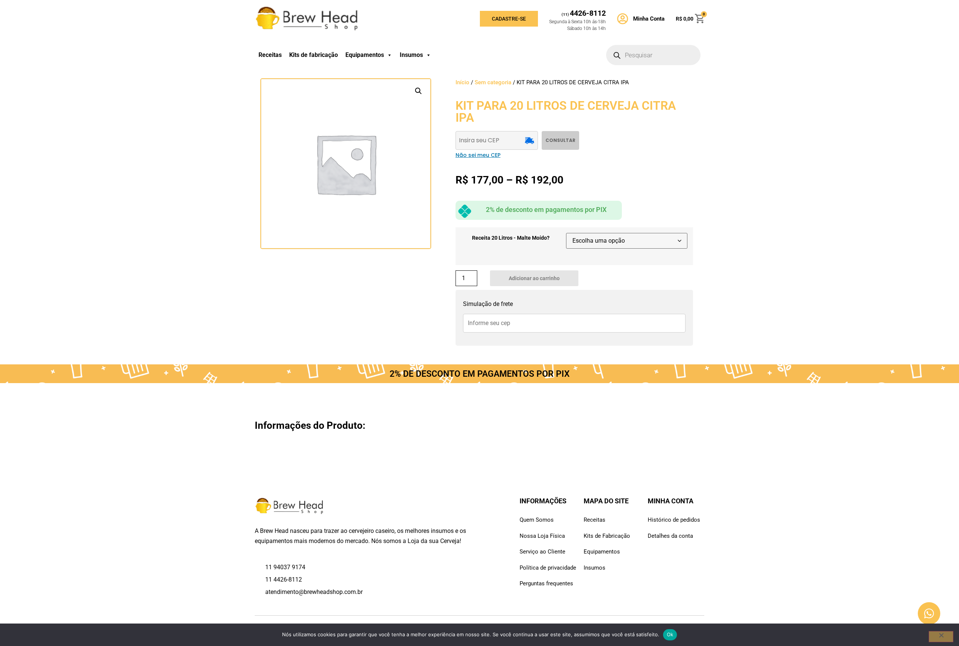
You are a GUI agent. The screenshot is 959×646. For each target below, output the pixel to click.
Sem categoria (493, 82)
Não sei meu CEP (478, 155)
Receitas (270, 54)
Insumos (411, 54)
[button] (418, 91)
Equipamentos (364, 54)
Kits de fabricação (313, 54)
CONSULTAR (560, 140)
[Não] (941, 636)
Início (462, 82)
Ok (670, 634)
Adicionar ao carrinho (534, 278)
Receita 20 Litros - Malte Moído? (511, 238)
